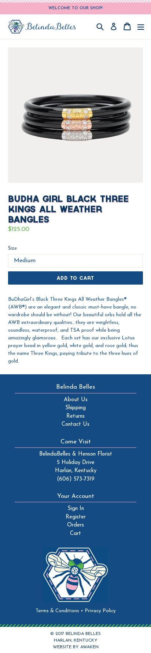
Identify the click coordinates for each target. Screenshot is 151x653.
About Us (76, 400)
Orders (75, 525)
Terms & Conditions (59, 611)
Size (12, 248)
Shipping (75, 408)
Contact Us (75, 424)
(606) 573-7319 (76, 479)
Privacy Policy (100, 611)
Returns (75, 416)
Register (76, 517)
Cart (75, 533)
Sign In (75, 508)
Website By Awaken (76, 647)
